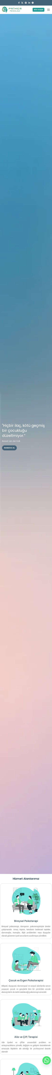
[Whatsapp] (46, 1060)
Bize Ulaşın (38, 9)
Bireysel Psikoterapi (26, 921)
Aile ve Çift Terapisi (26, 1036)
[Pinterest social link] (26, 3)
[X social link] (22, 3)
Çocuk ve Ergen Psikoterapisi (26, 980)
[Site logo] (11, 9)
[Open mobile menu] (48, 9)
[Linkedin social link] (29, 3)
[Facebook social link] (18, 3)
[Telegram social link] (33, 3)
